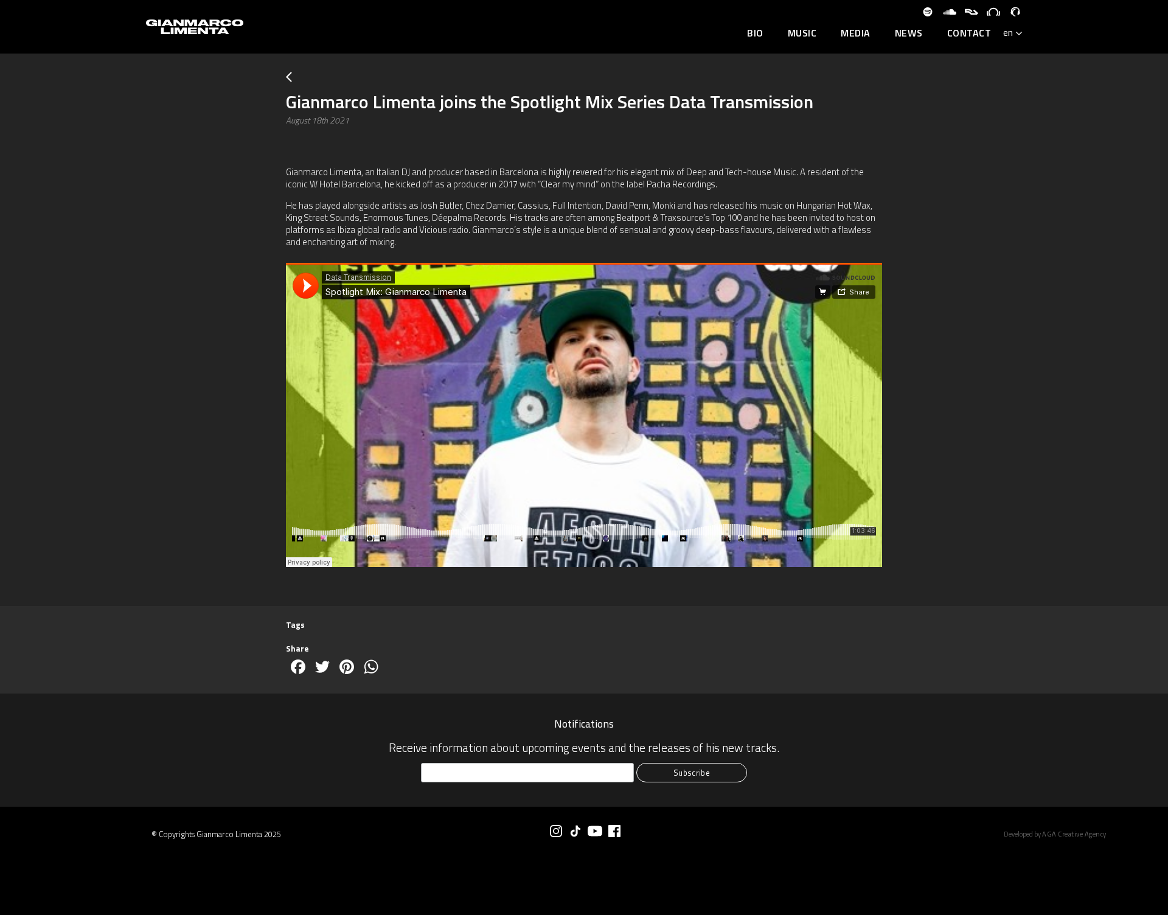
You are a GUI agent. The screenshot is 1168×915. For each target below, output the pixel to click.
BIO (755, 33)
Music (802, 33)
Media (856, 33)
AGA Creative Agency (1074, 834)
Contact (969, 33)
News (909, 33)
